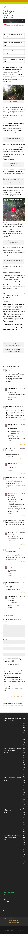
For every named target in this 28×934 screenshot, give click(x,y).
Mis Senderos (7, 906)
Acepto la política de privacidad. (11, 664)
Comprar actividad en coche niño (13, 60)
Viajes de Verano (8, 895)
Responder (22, 384)
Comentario (6, 624)
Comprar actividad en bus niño (13, 44)
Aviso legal (7, 919)
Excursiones (6, 897)
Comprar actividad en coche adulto (13, 52)
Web (4, 652)
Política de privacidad (16, 919)
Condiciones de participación (13, 924)
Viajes (5, 899)
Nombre (5, 639)
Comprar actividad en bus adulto (13, 35)
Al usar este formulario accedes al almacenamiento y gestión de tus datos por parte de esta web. (14, 659)
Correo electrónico (7, 645)
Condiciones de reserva (13, 922)
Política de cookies (13, 920)
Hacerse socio (7, 901)
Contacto (6, 903)
